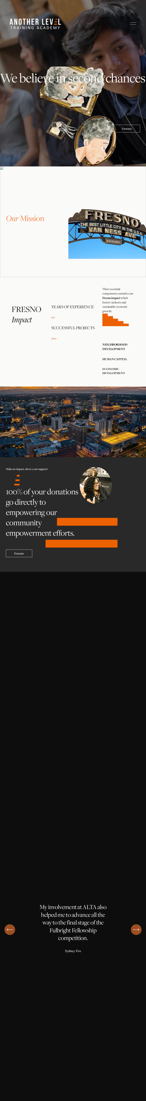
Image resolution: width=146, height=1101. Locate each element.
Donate (127, 129)
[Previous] (9, 929)
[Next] (136, 929)
